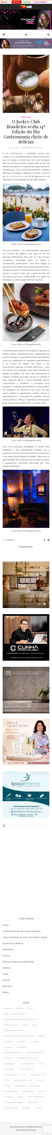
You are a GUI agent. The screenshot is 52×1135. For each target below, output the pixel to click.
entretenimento (35, 1053)
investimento (26, 1069)
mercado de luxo (23, 1080)
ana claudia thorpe (15, 1014)
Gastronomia (27, 1064)
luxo (7, 1080)
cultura (34, 1041)
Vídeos (6, 992)
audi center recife (14, 1030)
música (41, 1080)
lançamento (11, 1075)
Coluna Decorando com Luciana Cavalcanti (22, 931)
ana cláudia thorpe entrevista (21, 1019)
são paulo (33, 1102)
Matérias (7, 967)
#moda (8, 1008)
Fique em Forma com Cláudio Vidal (18, 961)
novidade (35, 1086)
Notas (5, 974)
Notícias (26, 117)
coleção (21, 1041)
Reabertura (28, 1091)
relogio (9, 1097)
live (24, 1075)
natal (8, 1086)
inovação (9, 1069)
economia (21, 1047)
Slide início (7, 986)
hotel (42, 1064)
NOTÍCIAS (16, 2)
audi (35, 1025)
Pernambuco (11, 1091)
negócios (20, 1086)
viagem (38, 1108)
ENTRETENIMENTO (40, 2)
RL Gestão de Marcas (33, 1127)
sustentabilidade (14, 1102)
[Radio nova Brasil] (26, 47)
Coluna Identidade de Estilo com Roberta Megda (25, 937)
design (8, 1047)
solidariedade (36, 1097)
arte (25, 1025)
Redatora (10, 540)
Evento (8, 1058)
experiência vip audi (27, 1058)
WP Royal (32, 1130)
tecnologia (11, 1108)
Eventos (6, 955)
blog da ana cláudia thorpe (19, 1036)
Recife (42, 1091)
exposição (10, 1064)
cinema (8, 1041)
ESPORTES (27, 2)
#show (19, 1008)
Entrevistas (8, 949)
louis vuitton (38, 1075)
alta (30, 1008)
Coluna (6, 925)
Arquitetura (11, 1025)
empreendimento (13, 1053)
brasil (42, 1036)
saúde (21, 1097)
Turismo (26, 1108)
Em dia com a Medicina (13, 943)
